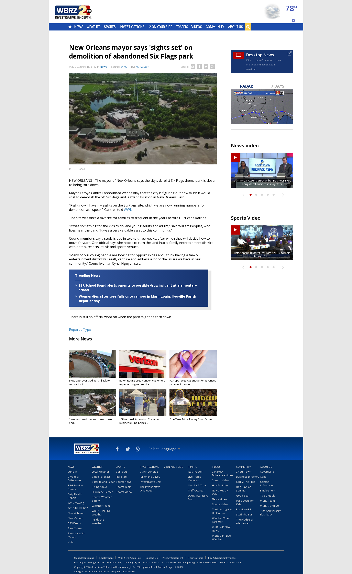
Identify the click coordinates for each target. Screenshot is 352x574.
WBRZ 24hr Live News (221, 528)
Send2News (75, 528)
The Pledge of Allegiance (244, 521)
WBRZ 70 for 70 (269, 506)
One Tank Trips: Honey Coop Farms (190, 419)
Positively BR (243, 509)
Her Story (121, 476)
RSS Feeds (74, 523)
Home (70, 27)
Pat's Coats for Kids (245, 502)
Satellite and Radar (103, 482)
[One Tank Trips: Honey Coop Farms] (193, 402)
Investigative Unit (150, 482)
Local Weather (100, 471)
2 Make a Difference (74, 478)
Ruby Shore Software (123, 571)
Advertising (267, 471)
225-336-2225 (156, 562)
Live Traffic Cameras (194, 478)
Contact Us (152, 557)
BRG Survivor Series (76, 487)
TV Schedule (267, 495)
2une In (72, 471)
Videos (196, 27)
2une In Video (220, 480)
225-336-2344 (234, 562)
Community (215, 27)
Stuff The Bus (244, 514)
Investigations (132, 27)
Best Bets (122, 471)
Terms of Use (195, 557)
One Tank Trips (197, 485)
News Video (75, 518)
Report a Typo (80, 329)
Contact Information (267, 483)
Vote (71, 542)
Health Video (220, 485)
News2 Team (76, 513)
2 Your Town (243, 471)
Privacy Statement (173, 557)
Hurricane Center (102, 492)
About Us (235, 27)
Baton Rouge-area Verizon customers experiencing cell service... (142, 382)
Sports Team (123, 487)
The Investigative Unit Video (150, 488)
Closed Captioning (84, 557)
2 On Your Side (160, 27)
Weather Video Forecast (221, 520)
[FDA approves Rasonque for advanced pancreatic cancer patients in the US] (193, 364)
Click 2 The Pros (245, 482)
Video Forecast (101, 476)
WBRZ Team (267, 500)
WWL (128, 209)
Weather (93, 27)
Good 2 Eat (242, 495)
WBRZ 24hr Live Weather (101, 512)
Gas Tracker (195, 471)
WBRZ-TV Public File (129, 557)
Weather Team (101, 506)
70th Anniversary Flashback (270, 512)
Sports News (124, 482)
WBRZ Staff (142, 66)
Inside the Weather (98, 521)
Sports (110, 27)
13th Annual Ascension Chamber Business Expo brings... (139, 421)
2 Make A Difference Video (222, 473)
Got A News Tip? (78, 508)
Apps (263, 476)
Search (248, 27)
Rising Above (100, 487)
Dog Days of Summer (243, 488)
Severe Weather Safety (102, 498)
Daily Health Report (75, 496)
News (78, 27)
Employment (267, 490)
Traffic (182, 27)
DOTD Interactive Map (198, 497)
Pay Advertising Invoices (221, 557)
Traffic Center (196, 490)
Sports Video (124, 492)
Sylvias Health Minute (76, 535)
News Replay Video (220, 492)
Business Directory (247, 476)
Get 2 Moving (76, 503)
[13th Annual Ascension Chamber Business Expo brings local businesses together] (143, 402)
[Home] (78, 11)
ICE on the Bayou (150, 476)
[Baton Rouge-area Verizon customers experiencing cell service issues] (143, 364)
